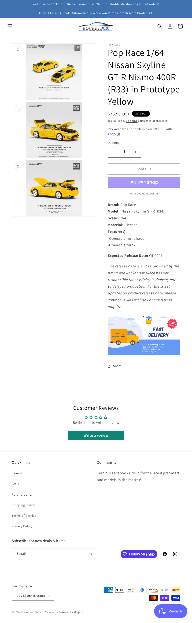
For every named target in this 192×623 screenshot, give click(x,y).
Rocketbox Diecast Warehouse (39, 612)
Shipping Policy (23, 505)
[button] (10, 26)
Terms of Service (24, 515)
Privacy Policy (22, 526)
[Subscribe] (90, 553)
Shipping (132, 120)
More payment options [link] (144, 193)
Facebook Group (126, 473)
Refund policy (22, 494)
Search (17, 473)
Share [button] (117, 366)
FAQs (15, 484)
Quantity (113, 143)
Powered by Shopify (71, 612)
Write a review (96, 435)
